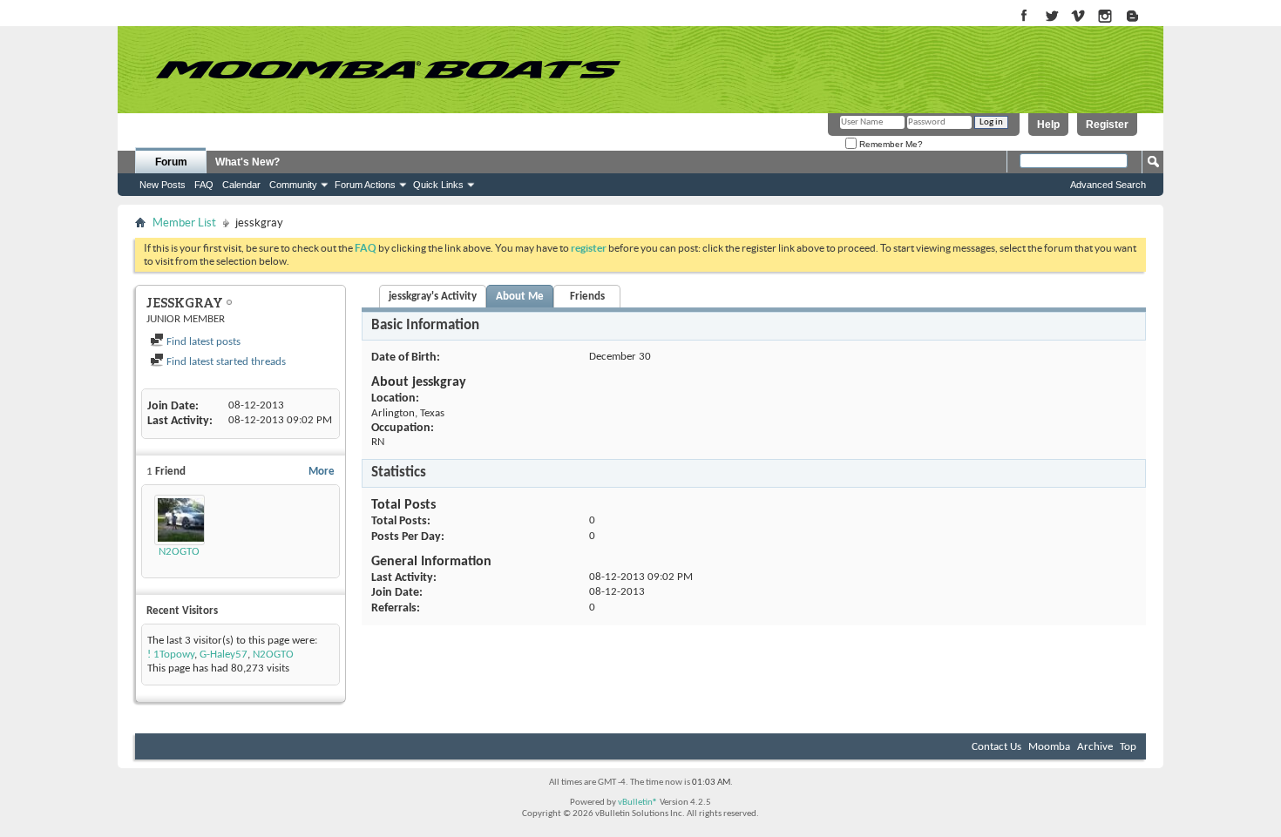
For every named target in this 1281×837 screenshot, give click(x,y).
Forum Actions (365, 184)
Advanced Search (1108, 184)
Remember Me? (890, 144)
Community (293, 184)
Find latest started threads (225, 362)
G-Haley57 (223, 654)
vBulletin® (638, 802)
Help (1048, 124)
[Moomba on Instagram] (1105, 17)
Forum (171, 162)
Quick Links (438, 184)
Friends (587, 296)
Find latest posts (202, 342)
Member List (184, 222)
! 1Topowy (170, 654)
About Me (520, 296)
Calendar (241, 184)
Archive (1095, 747)
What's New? (247, 162)
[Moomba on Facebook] (1024, 17)
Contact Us (996, 747)
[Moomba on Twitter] (1051, 17)
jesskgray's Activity (433, 296)
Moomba (1049, 747)
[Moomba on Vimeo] (1078, 17)
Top (1128, 747)
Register (1107, 124)
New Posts (162, 184)
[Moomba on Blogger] (1141, 17)
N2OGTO (179, 551)
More (321, 471)
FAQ (204, 184)
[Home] (388, 69)
